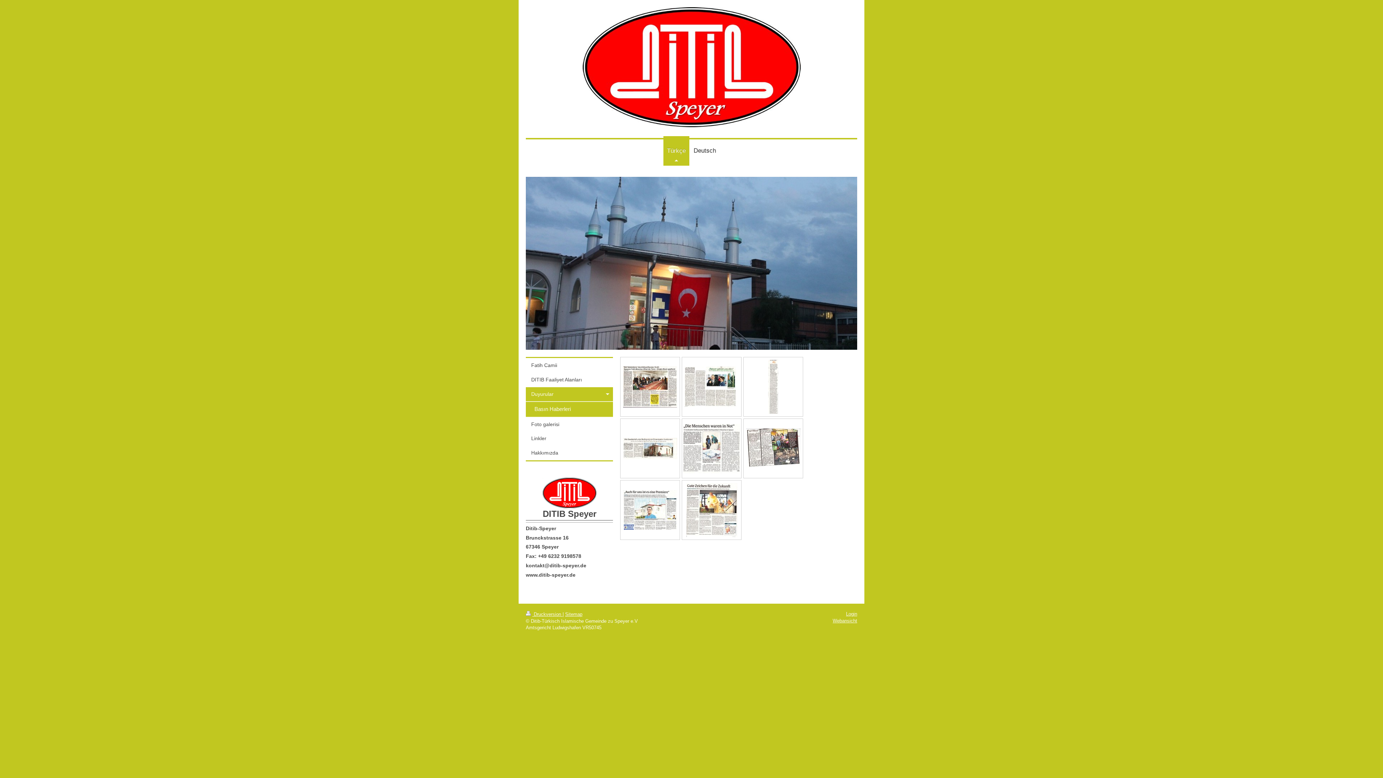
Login (851, 614)
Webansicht (845, 620)
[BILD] (773, 448)
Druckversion (547, 614)
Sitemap (573, 614)
